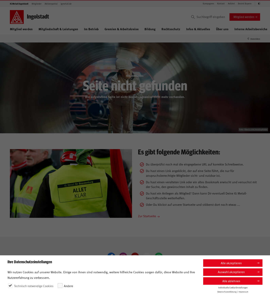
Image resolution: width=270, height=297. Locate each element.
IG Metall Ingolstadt (19, 3)
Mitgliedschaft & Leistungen (58, 29)
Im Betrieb (91, 29)
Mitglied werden (243, 17)
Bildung (150, 29)
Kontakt (221, 3)
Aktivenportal (51, 3)
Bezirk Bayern (244, 3)
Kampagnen (208, 3)
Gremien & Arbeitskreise (122, 29)
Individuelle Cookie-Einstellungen (233, 287)
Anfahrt (231, 3)
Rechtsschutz (170, 29)
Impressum (243, 291)
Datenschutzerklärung (226, 291)
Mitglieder (37, 3)
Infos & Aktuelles (198, 29)
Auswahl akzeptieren (231, 272)
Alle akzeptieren (231, 263)
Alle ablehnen (231, 281)
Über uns (222, 29)
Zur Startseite (147, 216)
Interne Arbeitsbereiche (250, 29)
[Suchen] (193, 17)
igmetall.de (66, 3)
